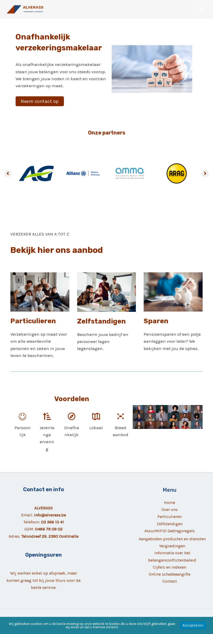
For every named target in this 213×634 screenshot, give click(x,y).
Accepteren (193, 625)
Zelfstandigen (170, 523)
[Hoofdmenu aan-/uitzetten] (202, 9)
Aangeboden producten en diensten (172, 538)
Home (169, 502)
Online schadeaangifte (169, 574)
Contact (169, 581)
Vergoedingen (172, 545)
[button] (40, 101)
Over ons (170, 509)
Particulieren (169, 516)
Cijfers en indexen (169, 567)
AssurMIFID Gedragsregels (169, 530)
